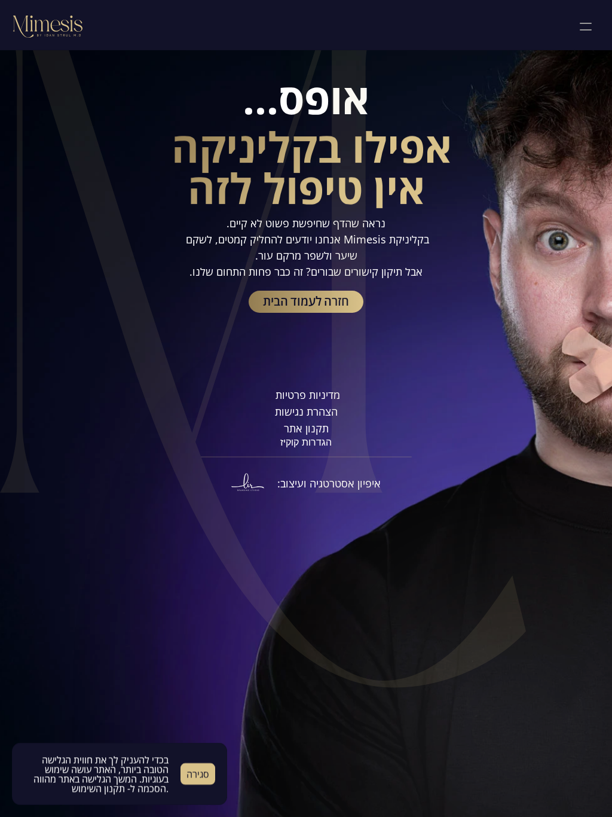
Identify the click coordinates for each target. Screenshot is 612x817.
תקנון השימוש (98, 788)
